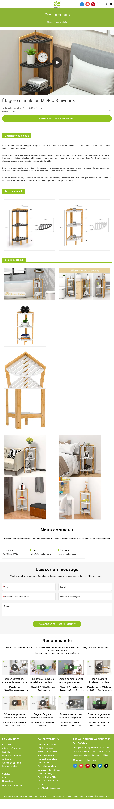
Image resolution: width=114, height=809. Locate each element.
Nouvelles (7, 781)
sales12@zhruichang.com (49, 788)
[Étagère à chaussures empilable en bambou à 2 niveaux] (43, 667)
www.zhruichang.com (67, 554)
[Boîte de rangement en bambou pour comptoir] (15, 703)
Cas (4, 777)
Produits (6, 744)
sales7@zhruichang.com (41, 554)
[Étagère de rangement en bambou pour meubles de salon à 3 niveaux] (71, 667)
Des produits (61, 22)
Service (6, 773)
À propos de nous (12, 785)
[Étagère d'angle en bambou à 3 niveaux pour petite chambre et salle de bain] (43, 703)
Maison (50, 22)
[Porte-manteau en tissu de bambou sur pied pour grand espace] (71, 703)
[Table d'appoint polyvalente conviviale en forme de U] (99, 667)
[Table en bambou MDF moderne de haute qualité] (15, 667)
